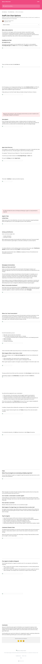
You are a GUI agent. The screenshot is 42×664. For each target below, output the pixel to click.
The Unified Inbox (11, 11)
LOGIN (38, 1)
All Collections (4, 11)
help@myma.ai (18, 655)
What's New (24, 655)
